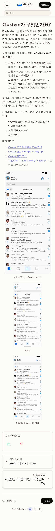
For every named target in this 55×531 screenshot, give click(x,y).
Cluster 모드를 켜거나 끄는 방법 (25, 147)
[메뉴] (7, 5)
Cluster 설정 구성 (17, 156)
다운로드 (45, 4)
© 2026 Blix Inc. (18, 509)
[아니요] (21, 444)
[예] (8, 444)
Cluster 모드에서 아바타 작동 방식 (26, 151)
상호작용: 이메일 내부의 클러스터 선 (27, 160)
